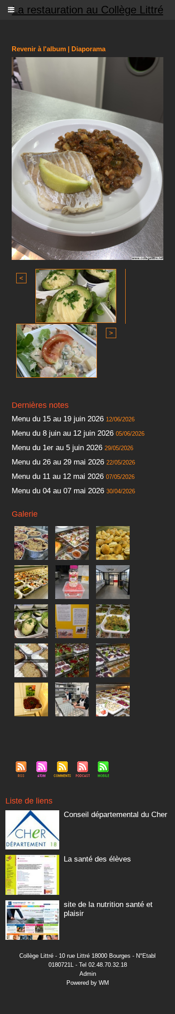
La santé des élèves (97, 859)
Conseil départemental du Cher (115, 814)
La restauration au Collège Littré (87, 10)
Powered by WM (87, 982)
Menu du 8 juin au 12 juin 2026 (63, 433)
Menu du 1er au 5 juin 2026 (58, 447)
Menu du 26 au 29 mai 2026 (58, 462)
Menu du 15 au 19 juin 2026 (58, 419)
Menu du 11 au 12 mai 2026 (58, 476)
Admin (87, 973)
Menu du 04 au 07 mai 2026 (58, 491)
